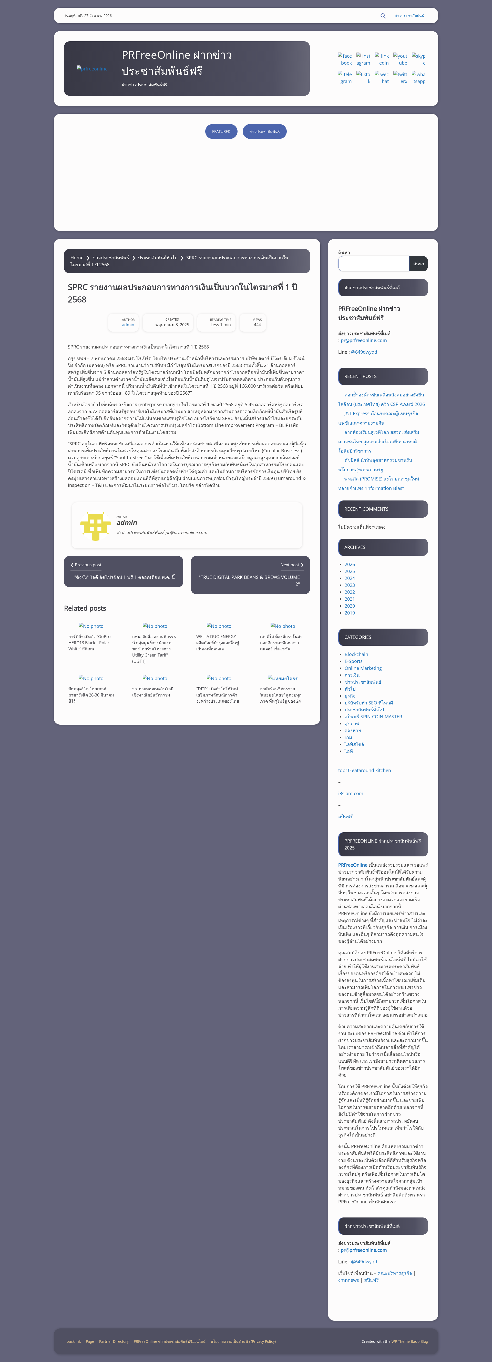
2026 (350, 564)
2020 (350, 606)
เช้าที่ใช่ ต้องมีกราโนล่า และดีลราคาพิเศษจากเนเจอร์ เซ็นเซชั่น (281, 643)
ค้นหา (344, 252)
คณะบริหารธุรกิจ (394, 1273)
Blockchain (356, 654)
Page (90, 1341)
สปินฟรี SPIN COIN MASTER (373, 716)
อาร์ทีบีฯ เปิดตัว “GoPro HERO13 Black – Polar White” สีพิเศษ (89, 643)
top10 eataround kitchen (364, 770)
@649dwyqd (364, 352)
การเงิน (352, 675)
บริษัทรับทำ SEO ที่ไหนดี (369, 703)
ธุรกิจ (350, 696)
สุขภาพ (352, 723)
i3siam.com (350, 793)
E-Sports (354, 661)
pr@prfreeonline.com (364, 340)
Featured (221, 131)
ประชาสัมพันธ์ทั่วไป (157, 257)
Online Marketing (363, 668)
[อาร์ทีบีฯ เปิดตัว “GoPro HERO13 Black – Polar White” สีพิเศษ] (91, 626)
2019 (350, 613)
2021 (350, 599)
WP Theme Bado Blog (410, 1341)
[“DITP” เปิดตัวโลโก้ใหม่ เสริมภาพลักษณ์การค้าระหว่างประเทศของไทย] (219, 678)
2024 (350, 578)
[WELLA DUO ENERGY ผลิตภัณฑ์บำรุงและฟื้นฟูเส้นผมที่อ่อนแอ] (219, 626)
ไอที (349, 751)
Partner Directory (114, 1341)
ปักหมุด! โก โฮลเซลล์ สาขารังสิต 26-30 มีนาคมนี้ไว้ (91, 695)
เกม (348, 737)
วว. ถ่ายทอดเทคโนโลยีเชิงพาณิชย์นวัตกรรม (152, 692)
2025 (350, 571)
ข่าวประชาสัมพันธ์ (409, 15)
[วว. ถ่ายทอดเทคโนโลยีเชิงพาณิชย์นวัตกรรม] (155, 678)
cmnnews (348, 1280)
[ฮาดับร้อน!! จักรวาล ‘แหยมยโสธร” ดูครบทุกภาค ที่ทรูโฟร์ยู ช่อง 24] (283, 678)
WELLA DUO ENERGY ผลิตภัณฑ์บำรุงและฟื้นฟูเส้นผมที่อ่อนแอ (217, 643)
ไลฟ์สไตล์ (354, 744)
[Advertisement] (246, 182)
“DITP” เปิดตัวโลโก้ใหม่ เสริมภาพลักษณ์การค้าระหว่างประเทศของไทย (217, 695)
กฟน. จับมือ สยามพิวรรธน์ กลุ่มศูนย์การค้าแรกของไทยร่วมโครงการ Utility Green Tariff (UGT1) (154, 649)
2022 (350, 592)
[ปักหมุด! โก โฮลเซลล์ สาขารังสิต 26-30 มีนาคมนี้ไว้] (91, 678)
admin (128, 324)
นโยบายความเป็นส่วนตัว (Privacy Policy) (243, 1341)
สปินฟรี (345, 816)
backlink (74, 1341)
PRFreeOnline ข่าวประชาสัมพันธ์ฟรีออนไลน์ (170, 1341)
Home (77, 257)
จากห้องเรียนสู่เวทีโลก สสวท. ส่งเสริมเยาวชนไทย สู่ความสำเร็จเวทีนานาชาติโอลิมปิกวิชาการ (378, 441)
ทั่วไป (350, 689)
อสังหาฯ (353, 730)
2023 (350, 585)
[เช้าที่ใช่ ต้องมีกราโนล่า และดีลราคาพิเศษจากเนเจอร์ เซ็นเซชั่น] (283, 626)
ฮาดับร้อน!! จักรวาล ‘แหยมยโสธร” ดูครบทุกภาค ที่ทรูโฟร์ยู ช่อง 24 (281, 695)
